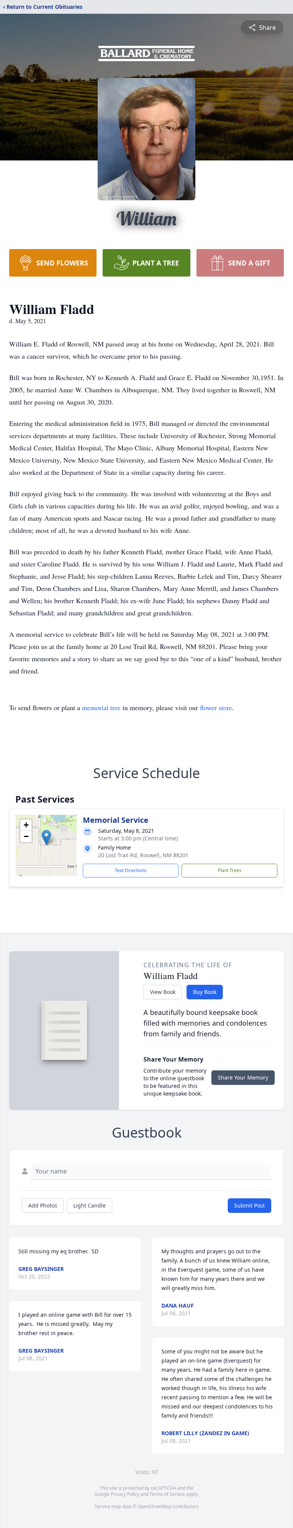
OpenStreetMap (155, 1506)
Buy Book (204, 991)
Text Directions (130, 870)
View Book (162, 991)
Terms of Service (167, 1494)
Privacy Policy (125, 1494)
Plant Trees (229, 870)
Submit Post (249, 1205)
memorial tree (101, 707)
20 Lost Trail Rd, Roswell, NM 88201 (143, 855)
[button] (46, 837)
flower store (216, 707)
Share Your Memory (243, 1077)
